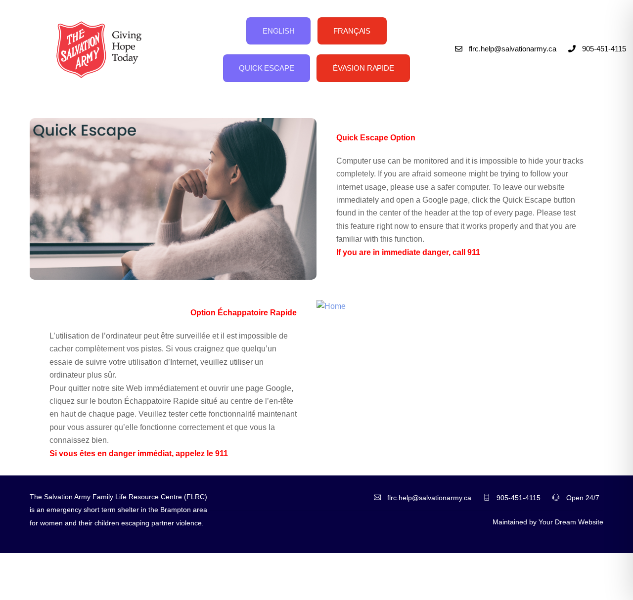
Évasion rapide (363, 68)
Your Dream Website (571, 522)
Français (351, 31)
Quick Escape (266, 68)
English (279, 31)
